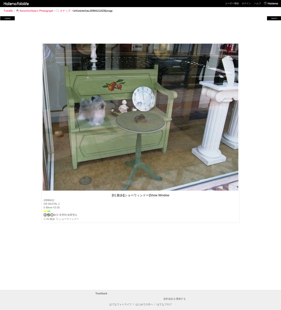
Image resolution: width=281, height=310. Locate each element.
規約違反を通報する (174, 298)
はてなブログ (164, 304)
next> (274, 18)
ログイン (246, 3)
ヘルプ (257, 3)
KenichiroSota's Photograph (36, 10)
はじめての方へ (144, 304)
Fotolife (8, 10)
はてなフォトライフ (120, 304)
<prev (7, 18)
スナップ (65, 10)
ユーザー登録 (232, 3)
